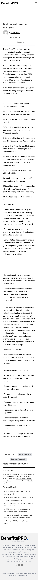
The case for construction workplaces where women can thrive (18, 498)
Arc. (13, 573)
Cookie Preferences (23, 575)
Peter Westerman (15, 32)
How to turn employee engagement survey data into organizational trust (18, 516)
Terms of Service (31, 573)
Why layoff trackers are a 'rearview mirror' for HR (17, 493)
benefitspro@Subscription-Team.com (19, 561)
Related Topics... (10, 454)
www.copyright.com (15, 476)
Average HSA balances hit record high (17, 522)
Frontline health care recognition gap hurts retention (18, 504)
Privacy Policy (13, 575)
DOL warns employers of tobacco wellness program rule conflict (17, 510)
